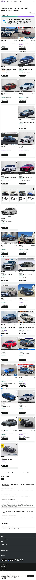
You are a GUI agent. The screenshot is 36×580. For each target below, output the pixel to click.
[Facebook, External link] (17, 560)
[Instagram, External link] (20, 560)
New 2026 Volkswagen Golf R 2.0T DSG (5, 199)
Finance (20, 1)
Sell (11, 1)
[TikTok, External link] (15, 560)
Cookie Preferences (3, 570)
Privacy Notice (3, 566)
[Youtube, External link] (19, 560)
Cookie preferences (22, 576)
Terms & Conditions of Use (4, 564)
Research (15, 1)
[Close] (35, 572)
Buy (7, 1)
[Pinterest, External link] (22, 560)
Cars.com (3, 575)
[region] (18, 575)
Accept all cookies (30, 576)
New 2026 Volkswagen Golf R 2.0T (22, 199)
